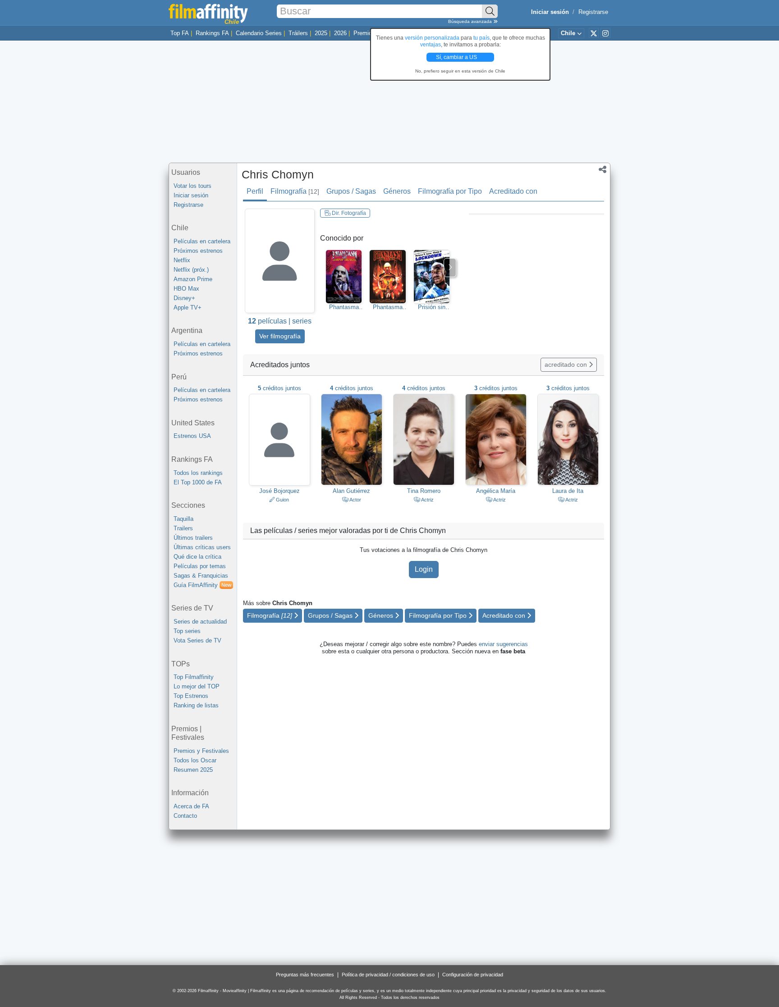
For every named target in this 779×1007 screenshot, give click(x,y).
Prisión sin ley (431, 307)
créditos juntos (279, 388)
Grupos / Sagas (351, 191)
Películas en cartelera (202, 241)
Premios (364, 33)
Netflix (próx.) (191, 269)
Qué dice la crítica (197, 556)
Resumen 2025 (193, 769)
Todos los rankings (198, 472)
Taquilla (183, 518)
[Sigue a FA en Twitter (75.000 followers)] (594, 33)
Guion (282, 499)
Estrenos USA (192, 436)
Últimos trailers (193, 537)
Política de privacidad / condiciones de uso (388, 974)
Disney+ (184, 298)
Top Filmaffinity (194, 677)
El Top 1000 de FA (198, 482)
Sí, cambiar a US (457, 57)
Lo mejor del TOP (197, 686)
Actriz (427, 499)
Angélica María (495, 491)
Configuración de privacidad (472, 974)
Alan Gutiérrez (351, 491)
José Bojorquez (279, 491)
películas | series (280, 321)
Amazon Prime (193, 279)
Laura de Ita (567, 491)
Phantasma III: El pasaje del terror (344, 307)
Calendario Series (259, 33)
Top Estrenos (191, 696)
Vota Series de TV (197, 640)
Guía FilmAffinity (202, 585)
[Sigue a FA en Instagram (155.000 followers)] (605, 33)
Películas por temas (200, 566)
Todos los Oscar (195, 760)
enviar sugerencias (503, 644)
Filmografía (294, 191)
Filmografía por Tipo (450, 191)
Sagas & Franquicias (201, 575)
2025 (321, 33)
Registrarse (593, 12)
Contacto (185, 815)
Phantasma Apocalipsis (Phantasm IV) (387, 307)
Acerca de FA (191, 806)
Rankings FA (212, 33)
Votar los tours (192, 185)
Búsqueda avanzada (470, 21)
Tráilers (298, 33)
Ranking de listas (196, 705)
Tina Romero (423, 491)
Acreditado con (513, 191)
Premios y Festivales (201, 750)
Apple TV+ (188, 307)
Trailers (183, 528)
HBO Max (186, 288)
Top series (187, 631)
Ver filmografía (280, 336)
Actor (354, 499)
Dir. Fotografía (348, 213)
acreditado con (567, 364)
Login (424, 569)
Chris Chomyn (278, 174)
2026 (340, 33)
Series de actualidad (200, 621)
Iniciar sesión (191, 195)
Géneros (397, 191)
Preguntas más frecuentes (305, 974)
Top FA (179, 33)
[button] (602, 170)
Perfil (255, 191)
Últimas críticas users (202, 547)
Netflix (182, 260)
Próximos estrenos (198, 250)
